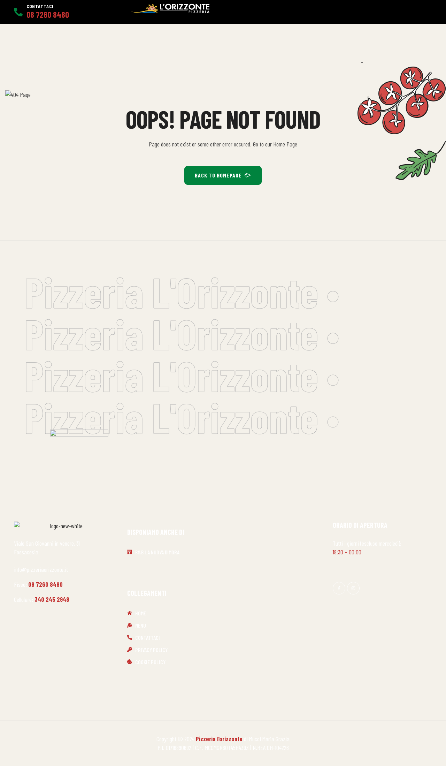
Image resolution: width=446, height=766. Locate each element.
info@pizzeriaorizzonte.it (41, 569)
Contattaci (40, 6)
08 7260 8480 (45, 584)
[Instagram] (353, 588)
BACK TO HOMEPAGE (218, 175)
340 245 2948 (51, 599)
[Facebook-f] (339, 588)
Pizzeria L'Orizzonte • (181, 291)
